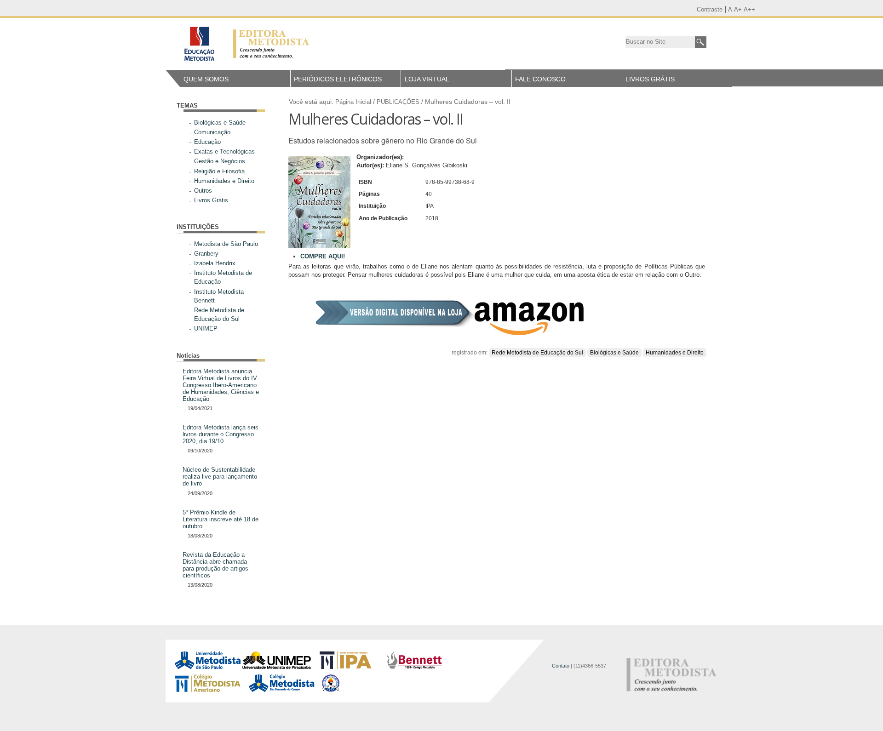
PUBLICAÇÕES (398, 102)
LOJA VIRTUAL (427, 79)
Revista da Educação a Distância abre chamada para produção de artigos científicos (215, 565)
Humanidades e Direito (224, 180)
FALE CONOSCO (540, 79)
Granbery (206, 253)
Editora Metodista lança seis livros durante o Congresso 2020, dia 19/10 (220, 434)
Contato (560, 665)
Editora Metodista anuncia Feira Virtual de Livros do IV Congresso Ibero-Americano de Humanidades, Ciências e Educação (221, 385)
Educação (207, 141)
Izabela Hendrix (214, 263)
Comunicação (212, 132)
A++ (749, 9)
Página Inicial (353, 102)
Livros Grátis (211, 200)
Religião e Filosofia (219, 171)
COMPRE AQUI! (322, 256)
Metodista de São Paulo (226, 243)
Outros (203, 190)
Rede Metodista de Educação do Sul (537, 352)
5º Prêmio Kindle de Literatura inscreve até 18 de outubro (220, 519)
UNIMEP (206, 328)
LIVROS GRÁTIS (650, 79)
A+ (738, 9)
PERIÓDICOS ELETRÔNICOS (338, 79)
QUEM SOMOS (206, 79)
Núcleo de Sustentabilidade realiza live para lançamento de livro (220, 476)
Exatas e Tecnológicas (224, 151)
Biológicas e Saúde (220, 122)
